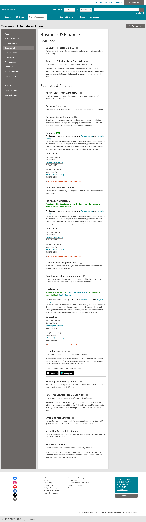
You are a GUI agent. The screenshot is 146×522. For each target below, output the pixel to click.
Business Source (58, 116)
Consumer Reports (59, 47)
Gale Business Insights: (61, 262)
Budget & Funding (50, 488)
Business (53, 106)
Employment (72, 480)
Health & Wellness (12, 71)
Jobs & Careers (11, 85)
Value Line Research (60, 431)
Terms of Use (84, 512)
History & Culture (12, 76)
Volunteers (72, 488)
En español (9, 57)
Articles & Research (12, 38)
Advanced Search (139, 13)
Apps (7, 34)
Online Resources (8, 26)
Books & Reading (11, 43)
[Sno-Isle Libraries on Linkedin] (15, 491)
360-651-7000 (122, 490)
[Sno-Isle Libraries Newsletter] (15, 499)
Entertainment (10, 62)
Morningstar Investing (61, 381)
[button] (104, 2)
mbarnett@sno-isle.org (55, 174)
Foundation (57, 200)
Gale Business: (63, 275)
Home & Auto (10, 81)
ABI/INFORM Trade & (61, 92)
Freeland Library (87, 136)
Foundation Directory (78, 292)
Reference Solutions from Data (64, 61)
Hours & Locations (51, 493)
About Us (47, 480)
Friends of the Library (75, 485)
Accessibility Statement (113, 512)
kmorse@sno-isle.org (54, 162)
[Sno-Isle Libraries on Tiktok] (15, 495)
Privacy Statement (97, 512)
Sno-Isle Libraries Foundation (78, 483)
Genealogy (9, 67)
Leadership (48, 483)
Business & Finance (13, 48)
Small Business (57, 417)
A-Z (134, 26)
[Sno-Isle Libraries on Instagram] (15, 482)
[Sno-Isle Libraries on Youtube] (15, 487)
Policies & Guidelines (51, 490)
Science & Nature (11, 95)
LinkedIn (55, 351)
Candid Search (64, 206)
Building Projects (50, 485)
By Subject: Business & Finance (30, 26)
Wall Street (55, 444)
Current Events (11, 53)
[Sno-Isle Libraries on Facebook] (15, 478)
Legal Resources (11, 90)
